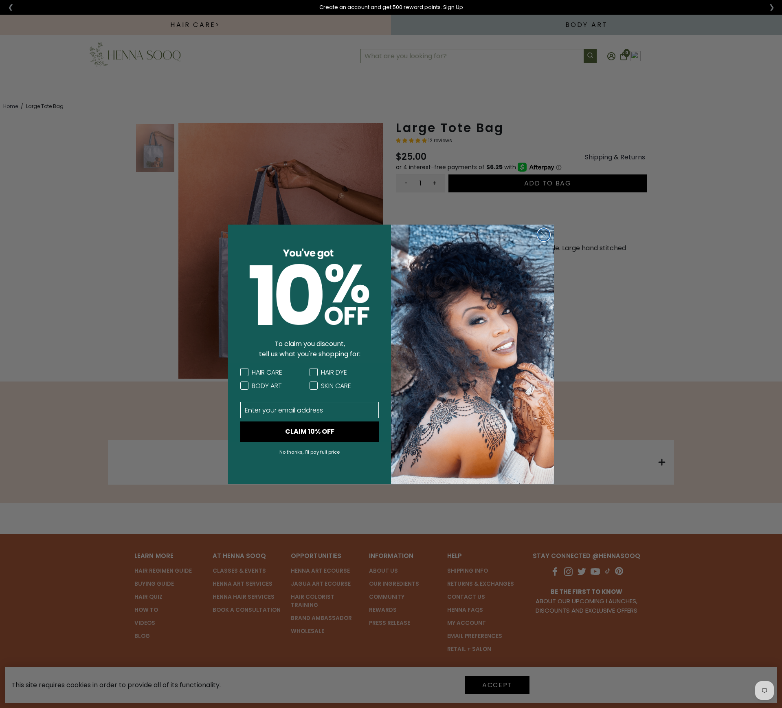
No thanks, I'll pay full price (309, 452)
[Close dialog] (544, 235)
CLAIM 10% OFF (309, 431)
